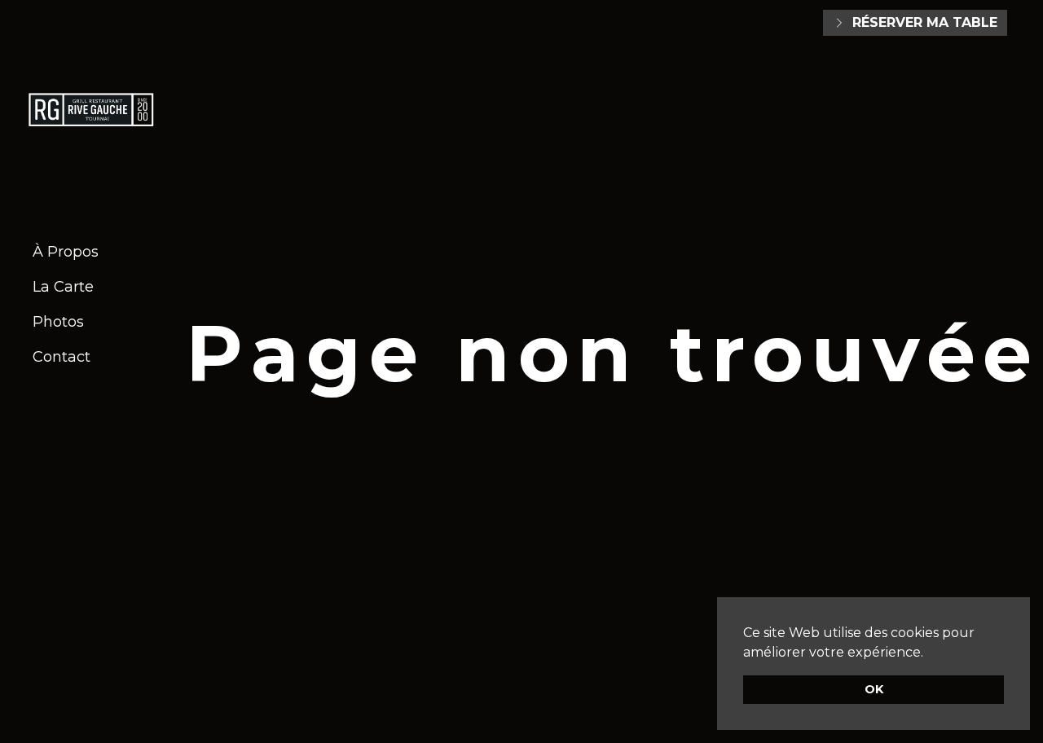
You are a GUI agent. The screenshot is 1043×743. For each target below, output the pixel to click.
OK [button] (874, 689)
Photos (58, 322)
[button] (928, 653)
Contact (61, 357)
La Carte (63, 287)
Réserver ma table (924, 22)
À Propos (66, 252)
